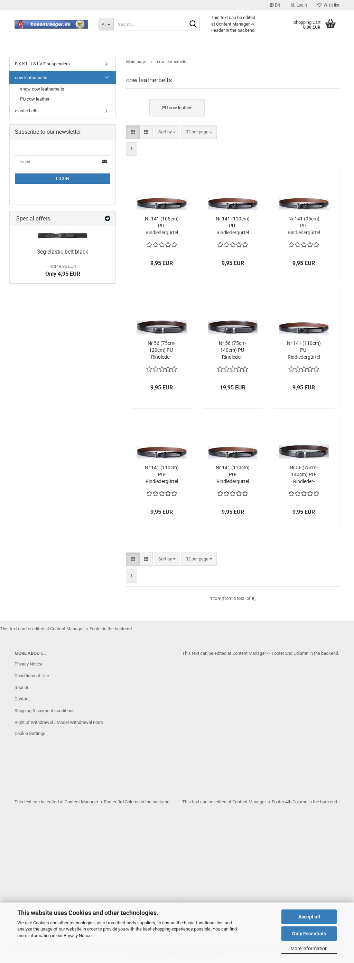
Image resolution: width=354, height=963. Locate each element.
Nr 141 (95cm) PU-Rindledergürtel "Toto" (304, 226)
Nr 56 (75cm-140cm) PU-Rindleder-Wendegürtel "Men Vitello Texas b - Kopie (304, 475)
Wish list (330, 5)
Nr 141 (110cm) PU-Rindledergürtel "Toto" (233, 226)
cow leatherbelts (31, 77)
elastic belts (27, 110)
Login (62, 178)
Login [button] (301, 5)
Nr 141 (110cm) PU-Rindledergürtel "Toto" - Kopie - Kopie (162, 475)
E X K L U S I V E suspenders (42, 63)
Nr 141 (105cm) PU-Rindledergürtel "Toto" (162, 226)
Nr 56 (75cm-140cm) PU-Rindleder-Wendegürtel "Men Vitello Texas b (232, 350)
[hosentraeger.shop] (51, 24)
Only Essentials (309, 933)
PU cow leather (34, 99)
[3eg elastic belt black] (62, 236)
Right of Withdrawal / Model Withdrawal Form (59, 722)
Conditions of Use (32, 675)
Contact (22, 698)
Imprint (21, 687)
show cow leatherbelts (42, 89)
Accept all (309, 916)
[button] (275, 5)
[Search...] (193, 24)
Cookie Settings (30, 733)
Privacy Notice (78, 935)
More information (309, 948)
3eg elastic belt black (62, 251)
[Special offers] (107, 219)
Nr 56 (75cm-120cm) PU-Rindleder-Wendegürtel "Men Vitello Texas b (161, 350)
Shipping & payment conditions (45, 710)
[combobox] (167, 132)
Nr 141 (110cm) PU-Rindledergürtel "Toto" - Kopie (304, 350)
